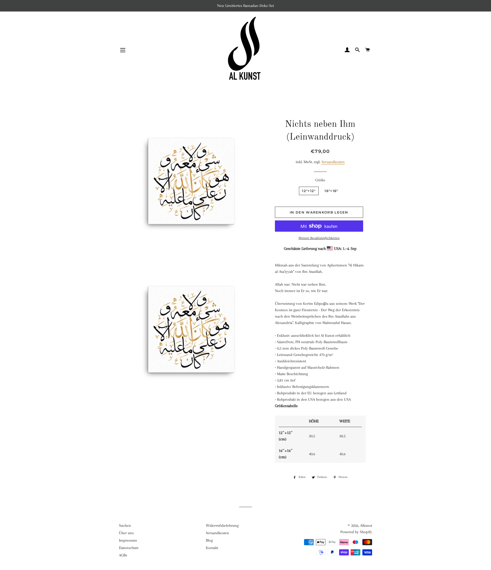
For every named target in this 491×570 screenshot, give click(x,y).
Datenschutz (128, 547)
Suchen (125, 525)
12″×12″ (309, 191)
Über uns (126, 533)
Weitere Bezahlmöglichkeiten (319, 238)
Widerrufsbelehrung (222, 525)
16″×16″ (331, 191)
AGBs (123, 555)
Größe (320, 180)
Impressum (128, 540)
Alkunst (366, 525)
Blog (209, 540)
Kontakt (212, 547)
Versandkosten (333, 162)
